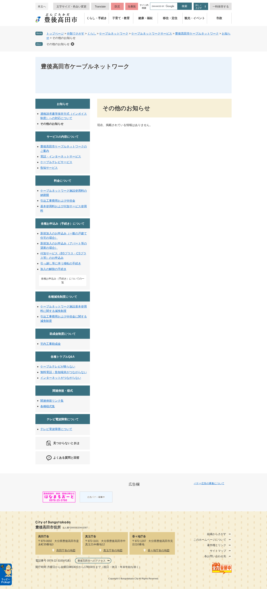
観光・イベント (195, 18)
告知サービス (49, 167)
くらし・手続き (96, 18)
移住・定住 (170, 18)
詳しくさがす (198, 6)
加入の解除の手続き (53, 269)
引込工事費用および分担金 (57, 200)
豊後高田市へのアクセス (92, 560)
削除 (72, 44)
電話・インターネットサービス (60, 156)
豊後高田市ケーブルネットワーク (197, 33)
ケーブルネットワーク (113, 33)
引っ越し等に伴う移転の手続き (60, 263)
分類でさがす (75, 33)
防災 (117, 6)
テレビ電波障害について (63, 419)
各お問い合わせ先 (215, 556)
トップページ (55, 33)
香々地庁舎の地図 (158, 550)
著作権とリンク (216, 545)
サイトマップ (218, 550)
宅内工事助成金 (50, 343)
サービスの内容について (63, 136)
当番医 (132, 6)
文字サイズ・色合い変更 (71, 6)
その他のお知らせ (58, 44)
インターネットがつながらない (60, 377)
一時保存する (221, 6)
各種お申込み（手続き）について (62, 223)
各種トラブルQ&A (63, 356)
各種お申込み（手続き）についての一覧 (62, 280)
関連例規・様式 (62, 390)
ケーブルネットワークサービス (151, 33)
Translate (100, 6)
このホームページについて (209, 539)
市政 (219, 18)
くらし (91, 33)
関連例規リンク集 (52, 400)
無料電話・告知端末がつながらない (63, 372)
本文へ (42, 6)
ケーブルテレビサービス (56, 162)
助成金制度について (63, 333)
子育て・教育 (121, 18)
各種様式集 (47, 406)
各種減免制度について (62, 296)
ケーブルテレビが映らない (57, 366)
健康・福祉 (145, 18)
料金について (62, 180)
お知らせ (62, 103)
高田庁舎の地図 (65, 550)
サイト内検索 (144, 6)
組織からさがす (216, 534)
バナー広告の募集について (209, 483)
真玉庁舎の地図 (112, 550)
